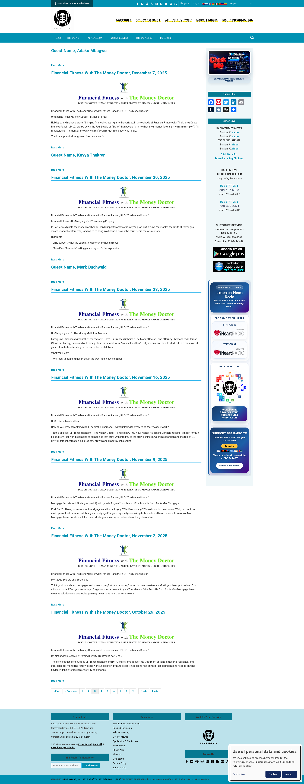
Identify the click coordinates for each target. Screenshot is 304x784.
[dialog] (265, 763)
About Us (117, 754)
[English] (203, 3)
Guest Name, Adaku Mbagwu (79, 50)
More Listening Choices (229, 158)
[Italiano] (216, 3)
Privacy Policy (119, 763)
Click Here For (229, 154)
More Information (237, 20)
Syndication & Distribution (125, 741)
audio (235, 132)
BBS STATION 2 (229, 201)
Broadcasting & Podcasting (126, 723)
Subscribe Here (229, 465)
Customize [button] (239, 774)
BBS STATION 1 (229, 185)
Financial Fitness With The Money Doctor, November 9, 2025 (109, 459)
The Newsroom (94, 38)
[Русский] (222, 3)
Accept (289, 774)
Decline (273, 774)
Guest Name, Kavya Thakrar (78, 155)
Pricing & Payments (122, 728)
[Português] (219, 3)
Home (58, 38)
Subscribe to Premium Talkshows (73, 3)
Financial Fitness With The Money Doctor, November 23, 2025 (110, 289)
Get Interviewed (178, 20)
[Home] (62, 20)
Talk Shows (73, 38)
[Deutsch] (213, 3)
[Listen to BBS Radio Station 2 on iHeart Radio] (229, 351)
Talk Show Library (121, 732)
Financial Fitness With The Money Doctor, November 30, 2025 (110, 177)
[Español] (225, 3)
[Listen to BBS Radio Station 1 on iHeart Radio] (229, 332)
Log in (196, 3)
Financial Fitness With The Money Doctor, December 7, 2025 (109, 73)
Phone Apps (118, 750)
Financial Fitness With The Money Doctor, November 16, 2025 (110, 377)
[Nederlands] (206, 3)
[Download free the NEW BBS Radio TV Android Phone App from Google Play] (229, 252)
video (235, 144)
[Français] (210, 3)
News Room (119, 745)
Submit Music (207, 20)
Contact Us (118, 759)
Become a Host (148, 20)
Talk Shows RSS (144, 38)
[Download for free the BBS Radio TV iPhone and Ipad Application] (229, 266)
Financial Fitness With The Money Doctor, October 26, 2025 (108, 612)
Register (185, 3)
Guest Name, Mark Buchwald (79, 267)
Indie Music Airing (119, 38)
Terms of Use (119, 767)
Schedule (124, 20)
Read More (57, 65)
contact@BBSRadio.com (78, 737)
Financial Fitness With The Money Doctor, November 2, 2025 (109, 535)
